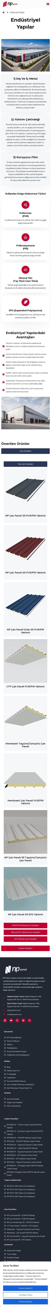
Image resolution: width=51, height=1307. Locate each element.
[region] (25, 1284)
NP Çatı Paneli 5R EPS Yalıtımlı (25, 914)
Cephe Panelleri (11, 1119)
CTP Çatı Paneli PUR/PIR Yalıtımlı (25, 686)
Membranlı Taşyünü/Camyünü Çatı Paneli (25, 745)
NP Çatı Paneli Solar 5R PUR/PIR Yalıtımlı (25, 631)
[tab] (25, 451)
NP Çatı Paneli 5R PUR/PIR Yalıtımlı (25, 572)
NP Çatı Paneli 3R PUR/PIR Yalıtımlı (25, 515)
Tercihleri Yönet (25, 1295)
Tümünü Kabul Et (25, 1288)
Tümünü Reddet (25, 1302)
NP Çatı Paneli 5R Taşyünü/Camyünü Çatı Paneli (25, 859)
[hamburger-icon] (48, 4)
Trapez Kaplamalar (12, 1180)
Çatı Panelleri (10, 1209)
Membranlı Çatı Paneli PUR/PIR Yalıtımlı (25, 802)
